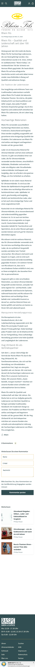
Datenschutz (22, 654)
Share (6, 435)
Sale (3, 654)
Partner (21, 658)
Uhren (3, 643)
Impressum (22, 651)
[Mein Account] (28, 3)
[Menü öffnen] (2, 3)
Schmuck (4, 651)
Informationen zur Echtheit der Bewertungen (19, 666)
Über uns (4, 658)
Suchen (21, 643)
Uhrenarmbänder (7, 647)
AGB (19, 647)
